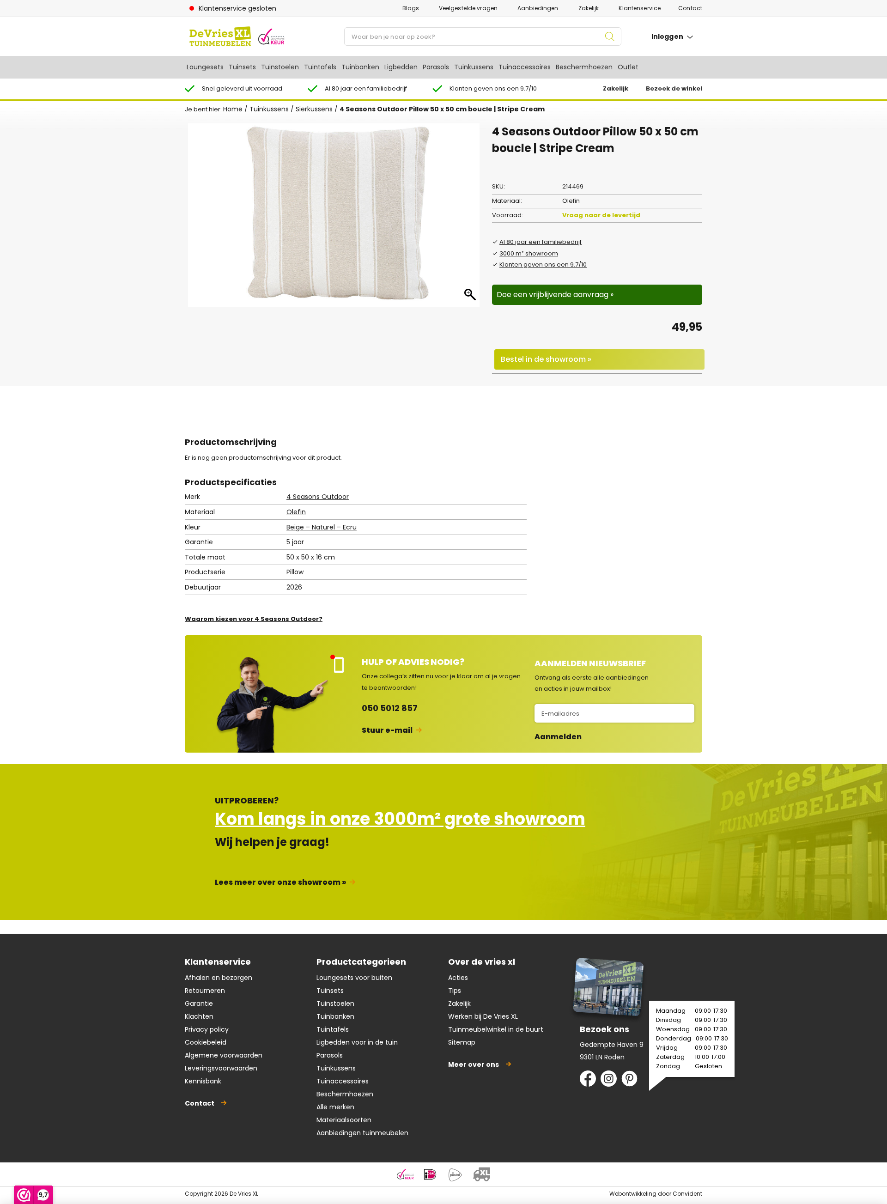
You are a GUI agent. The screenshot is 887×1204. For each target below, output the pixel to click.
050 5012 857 (390, 708)
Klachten (199, 1016)
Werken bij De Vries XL (483, 1016)
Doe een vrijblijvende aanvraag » (555, 294)
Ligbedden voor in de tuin (357, 1042)
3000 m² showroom (528, 253)
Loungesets (205, 67)
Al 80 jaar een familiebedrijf (540, 241)
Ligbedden (401, 67)
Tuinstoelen (280, 67)
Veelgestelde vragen (468, 8)
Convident (687, 1194)
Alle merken (335, 1107)
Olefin (296, 512)
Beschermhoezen (584, 67)
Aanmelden (558, 737)
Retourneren (205, 990)
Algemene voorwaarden (223, 1055)
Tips (454, 990)
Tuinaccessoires (524, 67)
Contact (690, 8)
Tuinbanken (360, 67)
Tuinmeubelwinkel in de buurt (495, 1029)
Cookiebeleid (205, 1042)
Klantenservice (640, 8)
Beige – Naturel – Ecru (321, 527)
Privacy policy (207, 1029)
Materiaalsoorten (343, 1120)
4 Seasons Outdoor (317, 496)
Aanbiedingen (537, 8)
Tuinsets (242, 67)
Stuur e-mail (387, 730)
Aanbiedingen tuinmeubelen (362, 1132)
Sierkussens (314, 109)
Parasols (436, 67)
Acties (458, 977)
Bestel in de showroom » (546, 359)
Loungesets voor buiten (354, 977)
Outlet (628, 67)
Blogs (410, 8)
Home (233, 109)
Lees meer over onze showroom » (280, 882)
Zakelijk (588, 8)
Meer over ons (473, 1064)
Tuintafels (320, 67)
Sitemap (461, 1042)
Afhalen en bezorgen (218, 977)
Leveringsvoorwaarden (221, 1068)
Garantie (199, 1003)
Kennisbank (203, 1081)
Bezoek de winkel (674, 88)
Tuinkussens (473, 67)
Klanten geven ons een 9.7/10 (543, 264)
